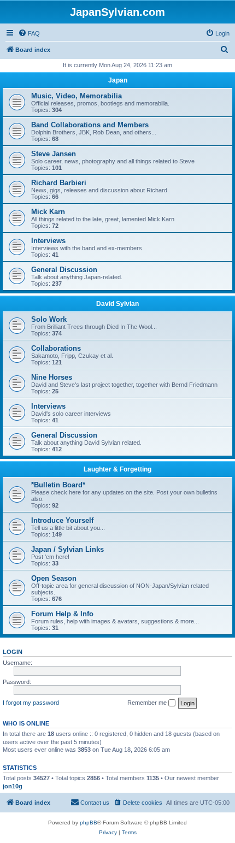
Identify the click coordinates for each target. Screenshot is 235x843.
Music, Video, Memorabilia (76, 96)
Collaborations (56, 348)
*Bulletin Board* (58, 485)
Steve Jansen (53, 154)
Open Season (54, 578)
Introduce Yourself (62, 520)
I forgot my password (31, 702)
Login (12, 652)
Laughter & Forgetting (117, 469)
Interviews (48, 241)
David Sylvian (117, 304)
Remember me (147, 702)
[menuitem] (29, 33)
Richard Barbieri (58, 183)
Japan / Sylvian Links (67, 549)
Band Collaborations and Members (90, 125)
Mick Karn (48, 212)
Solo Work (49, 319)
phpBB (88, 823)
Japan (117, 80)
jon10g (12, 786)
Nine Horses (51, 377)
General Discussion (64, 270)
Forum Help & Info (62, 614)
